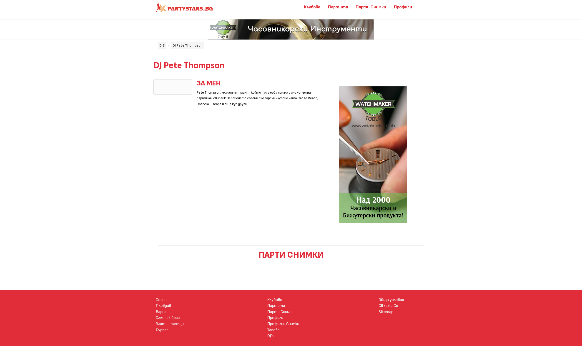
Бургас (162, 330)
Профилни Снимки (283, 323)
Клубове (312, 7)
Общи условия (391, 299)
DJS (162, 45)
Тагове (273, 330)
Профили (403, 7)
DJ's (270, 336)
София (162, 299)
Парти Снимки (371, 7)
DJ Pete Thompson (188, 45)
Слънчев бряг (168, 317)
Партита (338, 7)
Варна (161, 311)
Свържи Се (388, 305)
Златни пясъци (170, 323)
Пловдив (163, 305)
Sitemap (386, 311)
